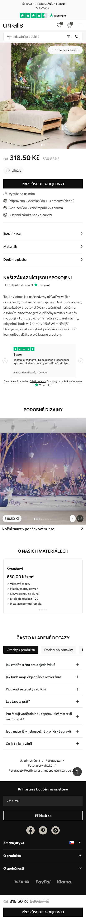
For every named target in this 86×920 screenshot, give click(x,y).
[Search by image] (68, 36)
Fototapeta (53, 760)
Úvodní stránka (30, 760)
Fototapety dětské (40, 765)
